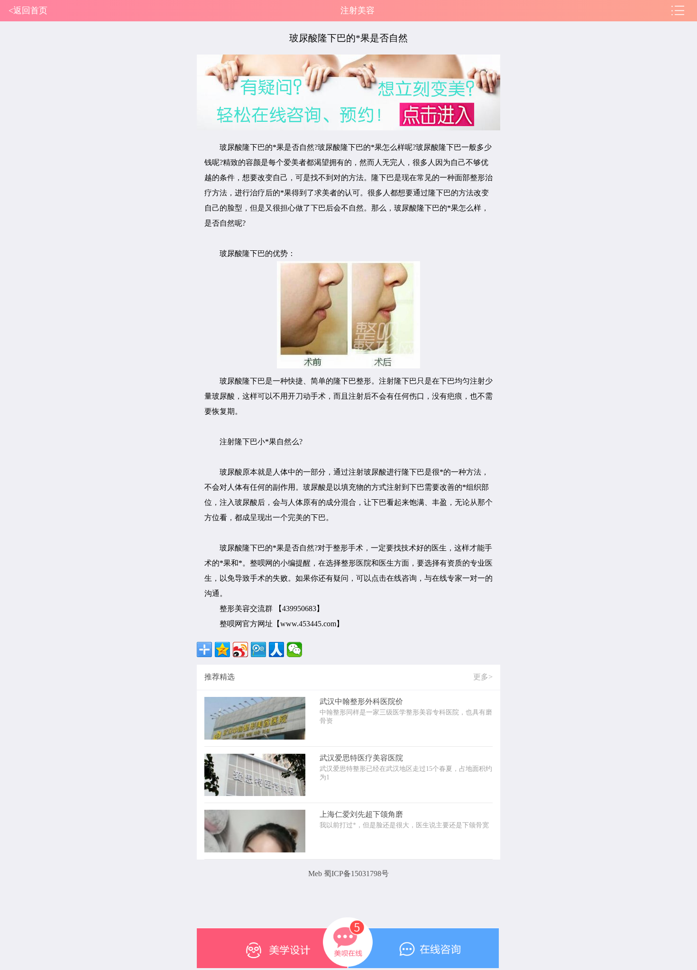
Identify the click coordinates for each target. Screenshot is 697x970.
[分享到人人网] (276, 649)
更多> (483, 677)
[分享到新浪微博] (240, 649)
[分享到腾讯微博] (258, 649)
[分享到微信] (294, 649)
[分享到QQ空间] (222, 649)
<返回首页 (28, 10)
